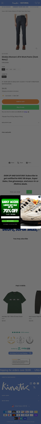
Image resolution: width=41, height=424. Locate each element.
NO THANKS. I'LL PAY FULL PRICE (10, 224)
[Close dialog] (39, 197)
